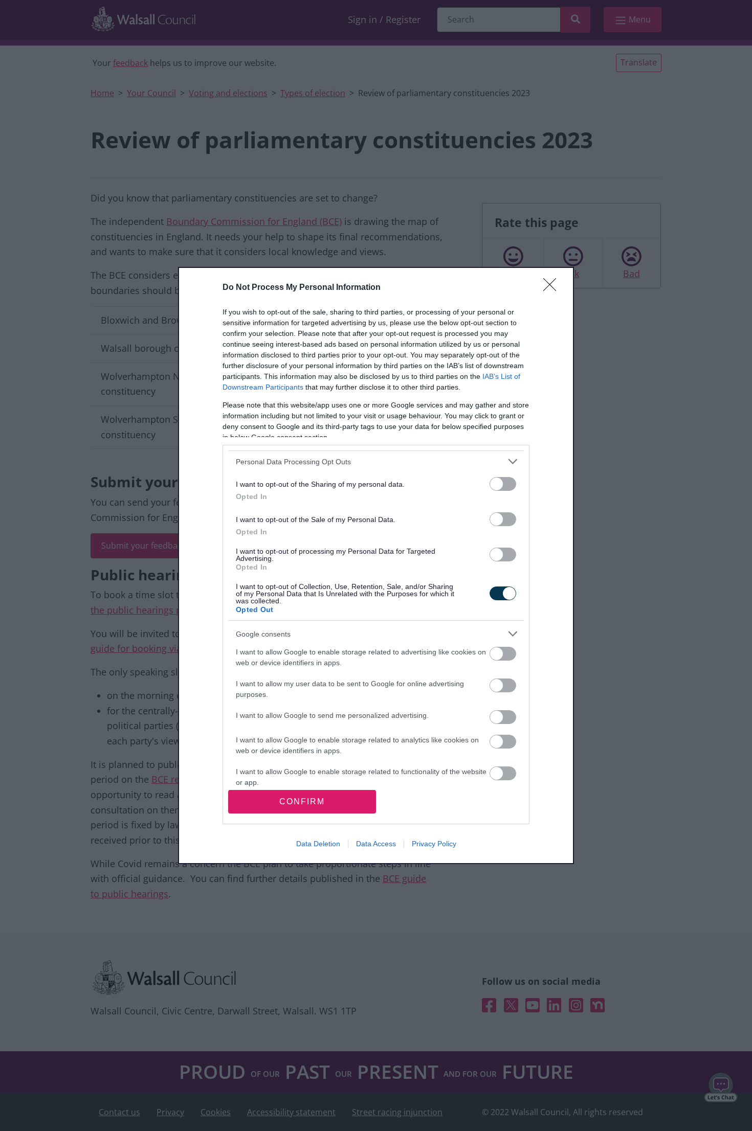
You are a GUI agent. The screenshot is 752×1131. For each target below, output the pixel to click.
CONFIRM (302, 801)
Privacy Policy (434, 844)
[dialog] (376, 565)
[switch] (503, 484)
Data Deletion (318, 844)
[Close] (553, 288)
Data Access (376, 844)
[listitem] (376, 461)
